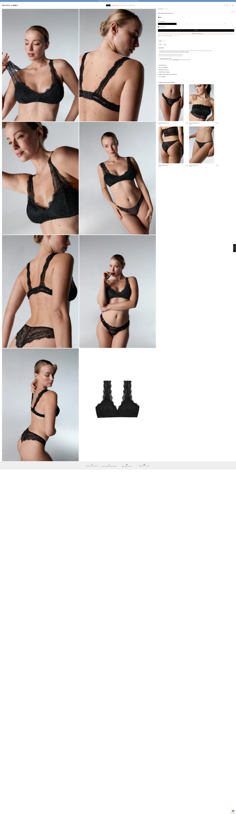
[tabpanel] (40, 65)
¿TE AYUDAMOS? (163, 76)
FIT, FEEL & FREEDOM (164, 67)
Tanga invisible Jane (193, 165)
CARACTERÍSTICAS (163, 65)
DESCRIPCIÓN (162, 47)
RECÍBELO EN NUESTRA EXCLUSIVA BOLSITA (168, 74)
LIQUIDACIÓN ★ (115, 5)
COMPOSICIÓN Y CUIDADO (165, 72)
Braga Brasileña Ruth (163, 165)
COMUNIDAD (132, 5)
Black (160, 124)
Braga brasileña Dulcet (164, 123)
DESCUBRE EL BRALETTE (164, 69)
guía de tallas (176, 59)
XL (224, 23)
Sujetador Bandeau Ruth (194, 123)
